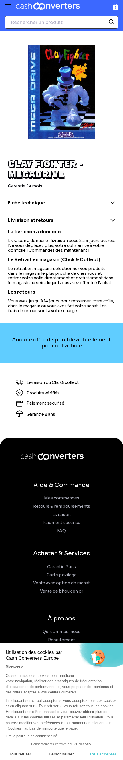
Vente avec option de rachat (61, 583)
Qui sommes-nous (61, 631)
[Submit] (112, 22)
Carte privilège (62, 575)
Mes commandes (61, 498)
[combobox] (61, 22)
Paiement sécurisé (61, 522)
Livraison (61, 514)
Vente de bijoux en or (61, 591)
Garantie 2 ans (61, 566)
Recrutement (61, 640)
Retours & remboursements (61, 506)
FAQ (61, 530)
